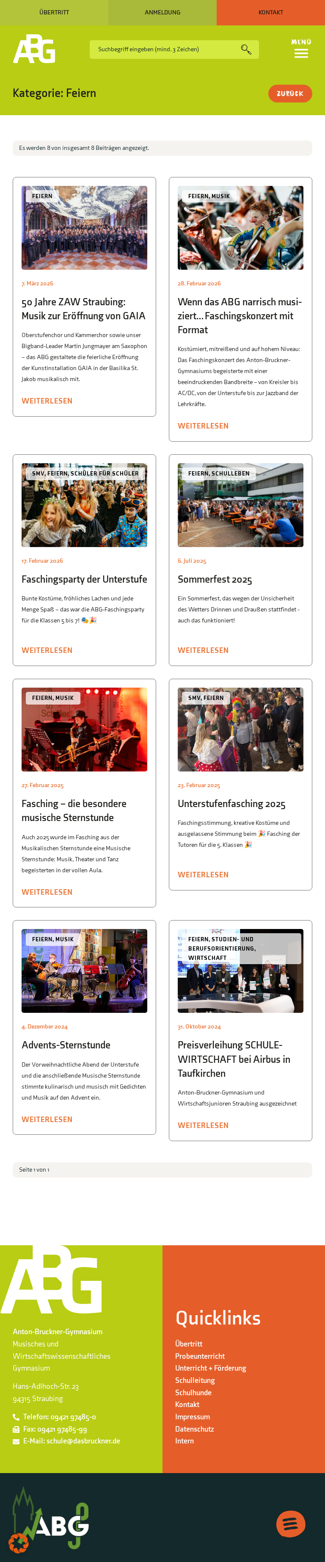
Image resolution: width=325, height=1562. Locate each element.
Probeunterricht (200, 1356)
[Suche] (250, 49)
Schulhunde (193, 1392)
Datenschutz (194, 1429)
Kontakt (187, 1404)
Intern (184, 1441)
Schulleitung (195, 1380)
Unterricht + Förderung (210, 1368)
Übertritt (188, 1344)
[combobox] (165, 49)
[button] (18, 1543)
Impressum (192, 1417)
